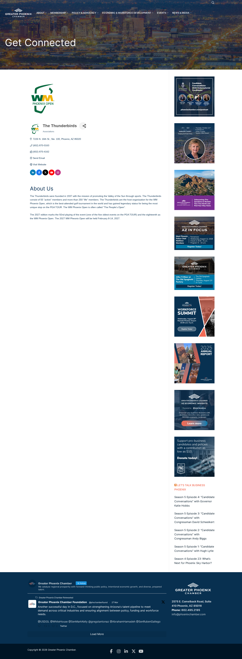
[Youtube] (141, 651)
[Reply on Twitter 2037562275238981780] (40, 626)
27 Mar (115, 602)
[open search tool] (213, 2)
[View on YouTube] (51, 174)
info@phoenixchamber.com (189, 614)
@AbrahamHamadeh (122, 621)
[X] (133, 651)
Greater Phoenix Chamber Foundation (62, 602)
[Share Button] (83, 126)
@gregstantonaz (98, 621)
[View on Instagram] (58, 174)
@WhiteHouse (59, 621)
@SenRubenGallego (148, 621)
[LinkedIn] (126, 651)
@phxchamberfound (98, 602)
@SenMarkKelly (78, 621)
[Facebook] (111, 651)
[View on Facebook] (39, 174)
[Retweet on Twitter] (36, 597)
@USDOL (43, 621)
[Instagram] (118, 651)
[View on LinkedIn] (33, 174)
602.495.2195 (190, 610)
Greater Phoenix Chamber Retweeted (56, 597)
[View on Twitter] (45, 174)
